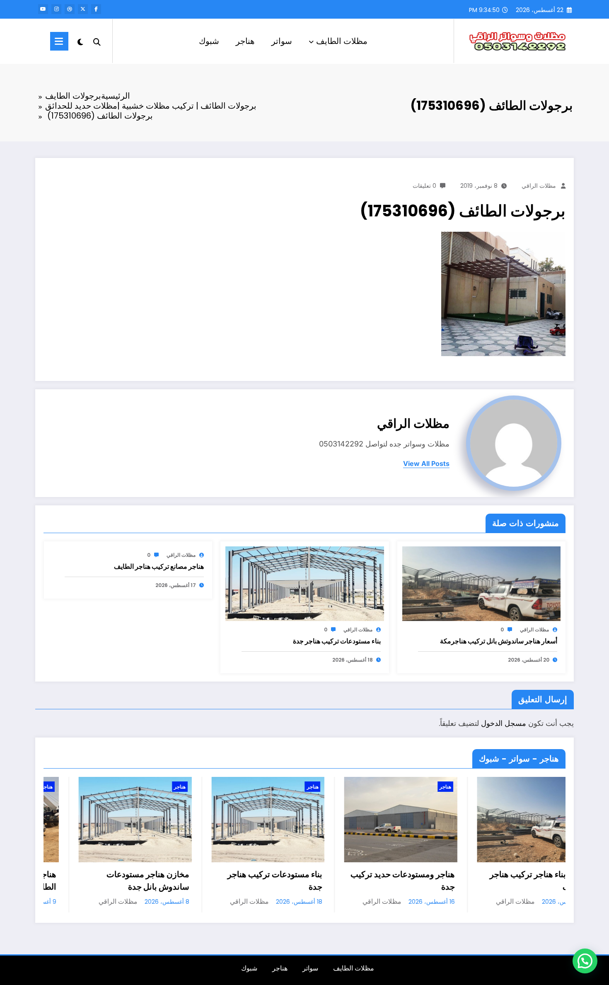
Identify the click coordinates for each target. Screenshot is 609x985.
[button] (585, 961)
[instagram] (56, 9)
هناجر (245, 41)
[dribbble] (70, 9)
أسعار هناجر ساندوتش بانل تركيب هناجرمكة (498, 641)
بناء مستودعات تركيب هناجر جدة (337, 641)
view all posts (426, 464)
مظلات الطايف (341, 41)
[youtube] (43, 9)
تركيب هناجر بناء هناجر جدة (560, 874)
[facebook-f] (96, 9)
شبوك (209, 41)
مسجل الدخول (503, 723)
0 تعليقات (424, 186)
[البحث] (97, 41)
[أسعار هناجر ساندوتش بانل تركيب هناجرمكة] (481, 583)
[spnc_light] (80, 41)
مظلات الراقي (539, 186)
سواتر (281, 41)
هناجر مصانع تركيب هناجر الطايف (159, 566)
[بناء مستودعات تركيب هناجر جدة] (304, 583)
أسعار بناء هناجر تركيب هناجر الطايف (424, 881)
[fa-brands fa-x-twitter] (83, 9)
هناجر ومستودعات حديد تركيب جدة (288, 881)
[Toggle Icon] (59, 41)
